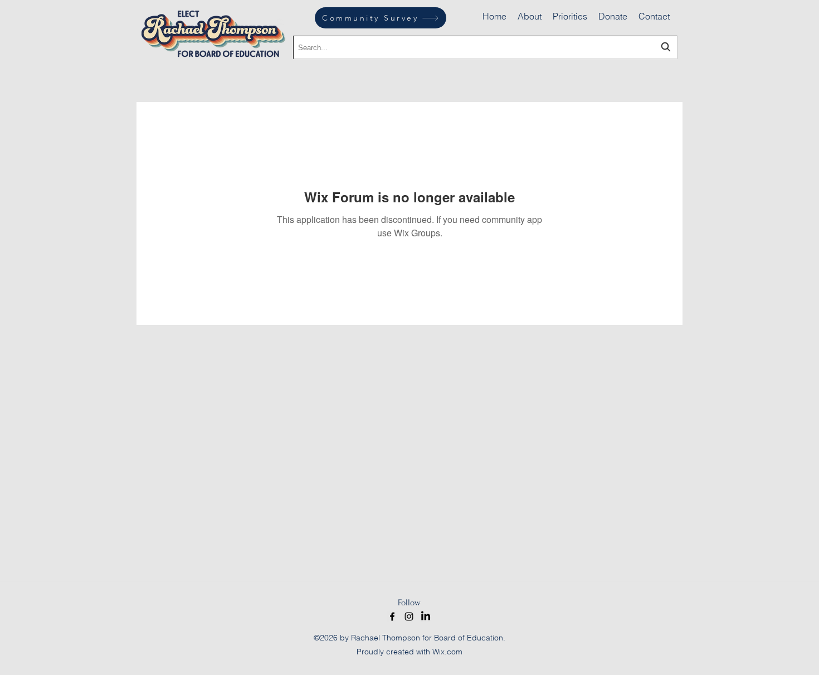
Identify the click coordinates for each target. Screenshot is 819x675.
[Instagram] (409, 616)
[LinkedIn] (425, 616)
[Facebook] (392, 616)
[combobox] (485, 47)
